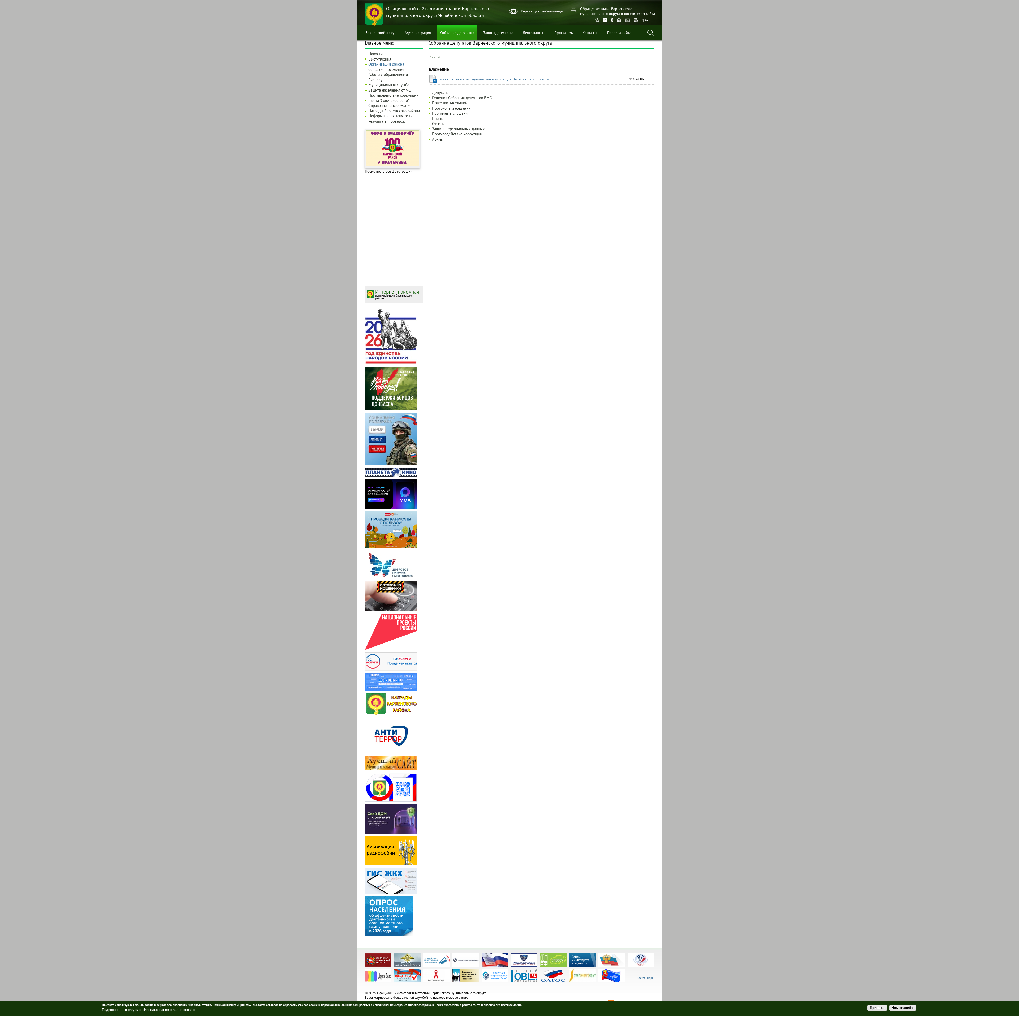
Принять (877, 1008)
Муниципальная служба (388, 84)
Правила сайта (619, 32)
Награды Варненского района (394, 110)
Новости (375, 53)
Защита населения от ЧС (389, 90)
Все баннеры (645, 978)
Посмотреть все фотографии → (391, 171)
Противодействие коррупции (457, 133)
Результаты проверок (386, 121)
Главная (435, 56)
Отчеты (438, 123)
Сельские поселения (386, 69)
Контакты (590, 32)
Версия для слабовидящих (543, 11)
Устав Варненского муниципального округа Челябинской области (494, 79)
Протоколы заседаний (451, 108)
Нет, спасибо (902, 1008)
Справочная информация (389, 105)
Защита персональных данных (458, 128)
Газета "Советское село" (388, 100)
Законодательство (498, 32)
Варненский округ (380, 32)
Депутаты (440, 92)
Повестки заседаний (449, 102)
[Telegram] (597, 20)
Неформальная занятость (390, 115)
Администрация (418, 32)
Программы (563, 32)
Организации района (386, 64)
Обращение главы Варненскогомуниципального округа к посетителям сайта (617, 11)
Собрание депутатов (457, 32)
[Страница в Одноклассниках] (612, 20)
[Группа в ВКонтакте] (605, 20)
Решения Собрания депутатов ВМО (462, 97)
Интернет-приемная (397, 292)
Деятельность (534, 32)
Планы (437, 118)
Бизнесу (375, 79)
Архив (437, 139)
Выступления (379, 59)
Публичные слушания (450, 113)
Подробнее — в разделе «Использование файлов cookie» (148, 1010)
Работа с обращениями (388, 74)
